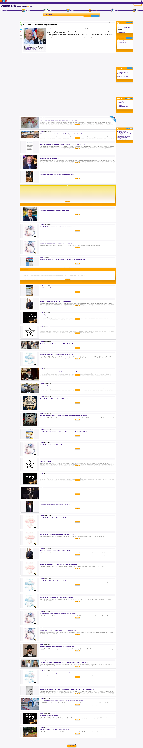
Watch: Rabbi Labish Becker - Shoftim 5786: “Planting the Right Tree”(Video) (59, 490)
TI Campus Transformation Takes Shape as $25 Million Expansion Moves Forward (61, 134)
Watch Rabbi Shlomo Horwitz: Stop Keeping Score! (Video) (55, 504)
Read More (77, 124)
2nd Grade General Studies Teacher (123, 72)
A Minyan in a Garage (45, 386)
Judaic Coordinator (120, 75)
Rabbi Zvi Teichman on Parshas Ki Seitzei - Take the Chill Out (55, 301)
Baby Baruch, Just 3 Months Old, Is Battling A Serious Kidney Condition (58, 120)
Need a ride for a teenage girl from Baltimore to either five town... (123, 132)
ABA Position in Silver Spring (122, 106)
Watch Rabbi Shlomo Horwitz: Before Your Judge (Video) (54, 210)
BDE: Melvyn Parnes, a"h (46, 315)
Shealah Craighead (28, 49)
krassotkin (31, 50)
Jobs (39, 2)
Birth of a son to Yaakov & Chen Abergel (124, 25)
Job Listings (119, 68)
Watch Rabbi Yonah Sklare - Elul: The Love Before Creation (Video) (57, 174)
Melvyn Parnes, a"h (120, 40)
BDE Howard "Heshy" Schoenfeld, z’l (49, 715)
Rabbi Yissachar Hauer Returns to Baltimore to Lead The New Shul (57, 646)
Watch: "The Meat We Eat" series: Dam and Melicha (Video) (55, 398)
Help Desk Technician (121, 70)
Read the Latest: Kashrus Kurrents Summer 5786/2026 (54, 288)
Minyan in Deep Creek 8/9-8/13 (122, 101)
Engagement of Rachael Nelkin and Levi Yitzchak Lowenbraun (124, 32)
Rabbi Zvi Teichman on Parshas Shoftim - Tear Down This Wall (55, 550)
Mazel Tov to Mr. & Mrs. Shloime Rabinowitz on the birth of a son (56, 597)
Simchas (57, 2)
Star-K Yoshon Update (45, 461)
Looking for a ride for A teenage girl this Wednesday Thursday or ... (124, 134)
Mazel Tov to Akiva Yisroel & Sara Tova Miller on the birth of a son (56, 354)
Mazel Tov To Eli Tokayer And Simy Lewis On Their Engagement (56, 243)
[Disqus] (68, 73)
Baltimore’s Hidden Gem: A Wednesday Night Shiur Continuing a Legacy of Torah (60, 371)
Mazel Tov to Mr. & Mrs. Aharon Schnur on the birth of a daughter (56, 517)
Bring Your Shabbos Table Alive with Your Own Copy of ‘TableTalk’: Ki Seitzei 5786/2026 (62, 259)
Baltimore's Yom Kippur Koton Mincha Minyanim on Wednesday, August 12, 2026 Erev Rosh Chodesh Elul (67, 689)
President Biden (50, 28)
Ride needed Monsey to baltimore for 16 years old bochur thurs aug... (124, 137)
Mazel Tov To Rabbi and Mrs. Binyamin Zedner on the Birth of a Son (57, 673)
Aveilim (131, 37)
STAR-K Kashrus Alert (45, 329)
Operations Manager (121, 73)
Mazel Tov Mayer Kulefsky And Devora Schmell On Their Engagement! (58, 613)
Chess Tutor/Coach (120, 102)
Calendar (2, 2)
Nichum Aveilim (117, 2)
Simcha (131, 22)
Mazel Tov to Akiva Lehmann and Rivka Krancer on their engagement (57, 226)
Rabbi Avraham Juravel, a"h (122, 42)
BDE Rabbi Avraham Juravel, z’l (48, 476)
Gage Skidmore (28, 47)
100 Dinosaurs (119, 105)
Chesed (21, 2)
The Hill (35, 22)
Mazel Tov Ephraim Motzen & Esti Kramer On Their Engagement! (56, 444)
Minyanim (76, 2)
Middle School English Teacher (122, 76)
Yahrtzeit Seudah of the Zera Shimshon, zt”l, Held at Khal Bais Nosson (58, 344)
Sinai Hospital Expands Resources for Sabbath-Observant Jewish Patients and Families (62, 700)
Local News (47, 14)
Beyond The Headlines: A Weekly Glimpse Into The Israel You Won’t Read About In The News (63, 415)
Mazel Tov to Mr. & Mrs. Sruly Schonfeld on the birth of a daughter (57, 534)
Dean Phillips (27, 45)
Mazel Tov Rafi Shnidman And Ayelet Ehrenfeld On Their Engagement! (58, 630)
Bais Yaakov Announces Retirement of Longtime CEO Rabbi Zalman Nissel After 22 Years (62, 144)
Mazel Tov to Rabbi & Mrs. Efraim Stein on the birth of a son (55, 580)
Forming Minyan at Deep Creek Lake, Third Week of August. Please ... (124, 139)
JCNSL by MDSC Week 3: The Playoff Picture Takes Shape (54, 729)
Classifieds (96, 2)
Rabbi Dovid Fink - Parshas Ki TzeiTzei (49, 158)
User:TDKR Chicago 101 (33, 48)
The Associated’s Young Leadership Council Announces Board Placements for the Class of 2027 (64, 662)
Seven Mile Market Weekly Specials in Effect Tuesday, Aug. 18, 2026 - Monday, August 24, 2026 (64, 431)
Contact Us (140, 2)
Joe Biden (27, 48)
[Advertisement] (67, 56)
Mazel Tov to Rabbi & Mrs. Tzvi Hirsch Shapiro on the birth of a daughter (58, 564)
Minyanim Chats (120, 103)
